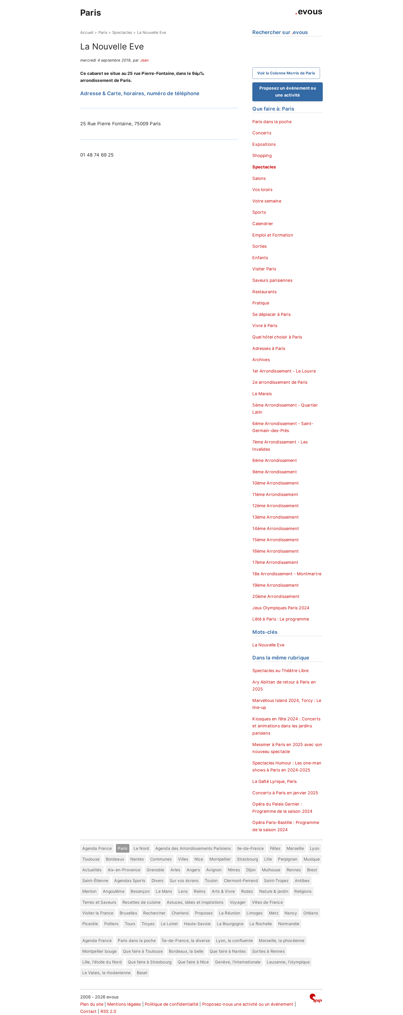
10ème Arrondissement (275, 483)
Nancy (291, 912)
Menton (89, 891)
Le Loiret (169, 923)
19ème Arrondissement (275, 585)
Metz (273, 912)
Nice (199, 859)
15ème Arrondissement (275, 539)
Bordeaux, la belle (186, 951)
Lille (268, 859)
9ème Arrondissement (274, 471)
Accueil (86, 32)
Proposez (204, 912)
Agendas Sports (129, 880)
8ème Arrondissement (274, 460)
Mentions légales (124, 1004)
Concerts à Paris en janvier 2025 (285, 792)
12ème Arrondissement (275, 505)
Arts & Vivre (223, 891)
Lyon (314, 848)
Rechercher (154, 912)
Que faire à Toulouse (143, 951)
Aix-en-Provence (124, 869)
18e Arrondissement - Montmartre (286, 573)
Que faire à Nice (193, 961)
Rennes (294, 869)
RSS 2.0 (108, 1011)
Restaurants (264, 291)
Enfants (260, 257)
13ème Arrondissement (275, 517)
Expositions (264, 144)
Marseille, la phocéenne (281, 940)
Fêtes (275, 848)
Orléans (310, 912)
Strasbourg (247, 859)
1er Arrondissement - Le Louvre (284, 371)
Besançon (140, 891)
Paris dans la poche (271, 121)
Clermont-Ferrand (241, 880)
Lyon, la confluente (234, 940)
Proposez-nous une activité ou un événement (248, 1004)
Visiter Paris (264, 268)
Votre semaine (266, 201)
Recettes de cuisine (141, 902)
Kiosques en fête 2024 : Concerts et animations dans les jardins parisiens (286, 726)
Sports (259, 212)
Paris (90, 12)
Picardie (90, 923)
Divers (158, 880)
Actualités (92, 869)
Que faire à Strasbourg (149, 961)
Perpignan (287, 859)
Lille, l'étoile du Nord (102, 961)
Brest (312, 869)
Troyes (148, 923)
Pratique (260, 302)
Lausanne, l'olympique (288, 961)
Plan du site (91, 1004)
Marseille (295, 848)
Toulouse (91, 859)
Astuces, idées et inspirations (195, 902)
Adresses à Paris (268, 348)
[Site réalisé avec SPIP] (316, 999)
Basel (142, 972)
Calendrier (262, 223)
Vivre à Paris (264, 325)
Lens (183, 891)
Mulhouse (271, 869)
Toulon (211, 880)
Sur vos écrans (184, 880)
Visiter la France (98, 912)
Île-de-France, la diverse (186, 940)
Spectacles (122, 32)
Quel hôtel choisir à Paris (277, 337)
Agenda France (97, 848)
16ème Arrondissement (275, 551)
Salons (259, 178)
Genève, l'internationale (238, 961)
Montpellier (220, 859)
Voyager (238, 902)
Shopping (261, 155)
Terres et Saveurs (99, 902)
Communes (161, 859)
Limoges (255, 912)
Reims (199, 891)
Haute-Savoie (197, 923)
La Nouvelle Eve (268, 644)
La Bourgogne (230, 923)
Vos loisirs (262, 189)
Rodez (247, 891)
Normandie (288, 923)
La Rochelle (261, 923)
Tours (130, 923)
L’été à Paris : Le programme (280, 619)
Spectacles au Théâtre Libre (280, 670)
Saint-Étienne (95, 880)
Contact (88, 1011)
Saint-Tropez (276, 880)
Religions (303, 891)
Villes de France (267, 902)
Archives (261, 359)
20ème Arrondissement (275, 596)
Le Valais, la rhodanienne (106, 972)
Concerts (261, 132)
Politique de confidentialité (171, 1004)
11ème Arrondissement (275, 494)
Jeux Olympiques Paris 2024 (280, 607)
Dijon (251, 869)
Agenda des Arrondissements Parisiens (193, 848)
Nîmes (234, 869)
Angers (193, 869)
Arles (175, 869)
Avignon (214, 869)
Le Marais (262, 393)
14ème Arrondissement (275, 528)
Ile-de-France (250, 848)
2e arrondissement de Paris (279, 382)
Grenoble (155, 869)
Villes (183, 859)
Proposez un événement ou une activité (287, 92)
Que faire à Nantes (228, 951)
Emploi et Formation (272, 235)
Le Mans (164, 891)
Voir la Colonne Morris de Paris (286, 73)
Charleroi (180, 912)
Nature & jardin (273, 891)
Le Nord (141, 848)
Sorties (259, 246)
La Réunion (229, 912)
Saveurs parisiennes (272, 280)
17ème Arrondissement (275, 562)
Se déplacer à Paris (271, 314)
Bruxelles (128, 912)
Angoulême (114, 891)
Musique (312, 859)
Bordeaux (115, 859)
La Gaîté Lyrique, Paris (274, 781)
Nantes (137, 859)
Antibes (302, 880)
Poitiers (111, 923)
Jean (144, 60)
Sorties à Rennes (268, 951)
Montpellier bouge (99, 951)
